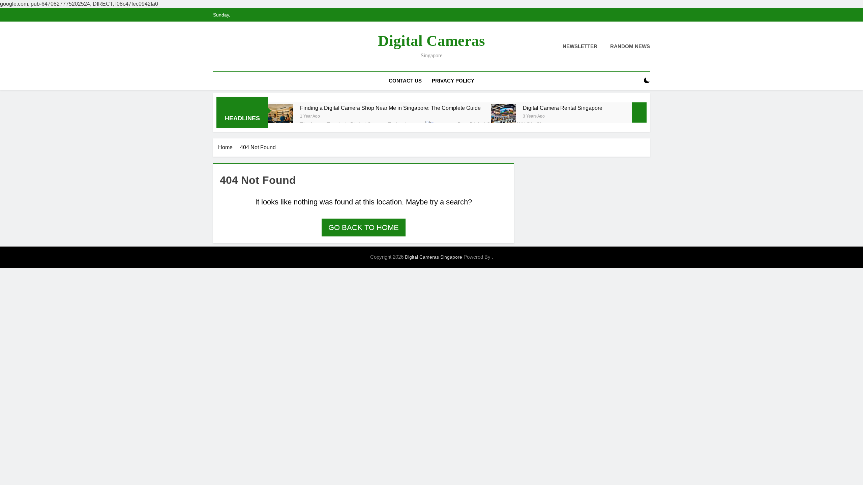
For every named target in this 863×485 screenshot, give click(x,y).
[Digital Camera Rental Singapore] (503, 116)
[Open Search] (635, 81)
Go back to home (363, 227)
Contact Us (405, 81)
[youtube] (249, 47)
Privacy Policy (453, 81)
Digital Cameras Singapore (433, 257)
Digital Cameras (431, 40)
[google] (241, 47)
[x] (233, 47)
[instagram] (225, 47)
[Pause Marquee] (639, 112)
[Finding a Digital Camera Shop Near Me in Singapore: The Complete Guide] (280, 116)
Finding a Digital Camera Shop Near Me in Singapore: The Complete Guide (390, 108)
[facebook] (217, 47)
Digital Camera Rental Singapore (562, 108)
